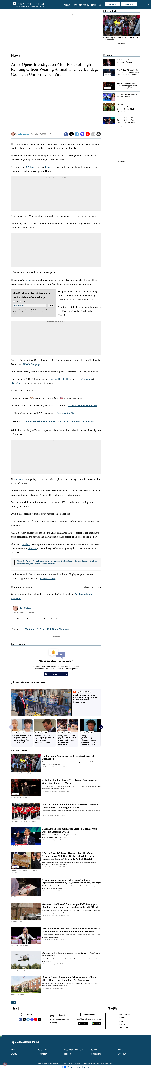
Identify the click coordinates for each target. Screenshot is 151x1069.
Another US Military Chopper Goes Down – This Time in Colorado (59, 421)
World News (42, 1049)
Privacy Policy (73, 1063)
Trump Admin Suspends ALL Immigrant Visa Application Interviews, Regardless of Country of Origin (71, 881)
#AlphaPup (86, 379)
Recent (23, 612)
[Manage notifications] (5, 1064)
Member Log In (129, 4)
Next (14, 1002)
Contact (30, 612)
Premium (67, 4)
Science (94, 1049)
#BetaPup (15, 383)
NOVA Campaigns (32, 364)
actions (27, 279)
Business (67, 1053)
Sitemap (80, 1063)
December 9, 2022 (65, 412)
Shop (101, 4)
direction (32, 548)
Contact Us (122, 1018)
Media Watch (96, 1053)
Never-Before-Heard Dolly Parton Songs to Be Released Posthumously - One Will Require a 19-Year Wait (71, 930)
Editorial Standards (124, 1014)
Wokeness (64, 629)
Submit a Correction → (92, 587)
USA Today (30, 167)
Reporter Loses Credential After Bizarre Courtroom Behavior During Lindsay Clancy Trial (127, 107)
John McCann (25, 608)
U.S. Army (40, 629)
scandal (19, 479)
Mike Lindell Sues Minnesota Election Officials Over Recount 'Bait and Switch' (128, 120)
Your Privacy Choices (78, 1067)
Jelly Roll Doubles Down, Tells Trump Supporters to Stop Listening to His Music (127, 85)
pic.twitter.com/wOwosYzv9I (82, 405)
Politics (13, 1049)
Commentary (84, 4)
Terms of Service (88, 1063)
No (23, 301)
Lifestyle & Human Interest (74, 1049)
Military (29, 629)
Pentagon (49, 167)
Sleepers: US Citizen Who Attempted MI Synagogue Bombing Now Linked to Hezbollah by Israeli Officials (70, 905)
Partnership (122, 1024)
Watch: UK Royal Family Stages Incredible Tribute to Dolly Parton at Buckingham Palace (70, 806)
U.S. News (52, 629)
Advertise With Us (124, 1028)
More (16, 612)
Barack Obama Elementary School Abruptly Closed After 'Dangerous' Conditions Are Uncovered (69, 978)
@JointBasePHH (59, 379)
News (75, 4)
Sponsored (122, 1053)
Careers (121, 1021)
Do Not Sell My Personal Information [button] (104, 1063)
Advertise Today (48, 578)
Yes (17, 301)
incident (26, 544)
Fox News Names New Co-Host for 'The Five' (127, 95)
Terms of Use (22, 313)
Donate (93, 4)
